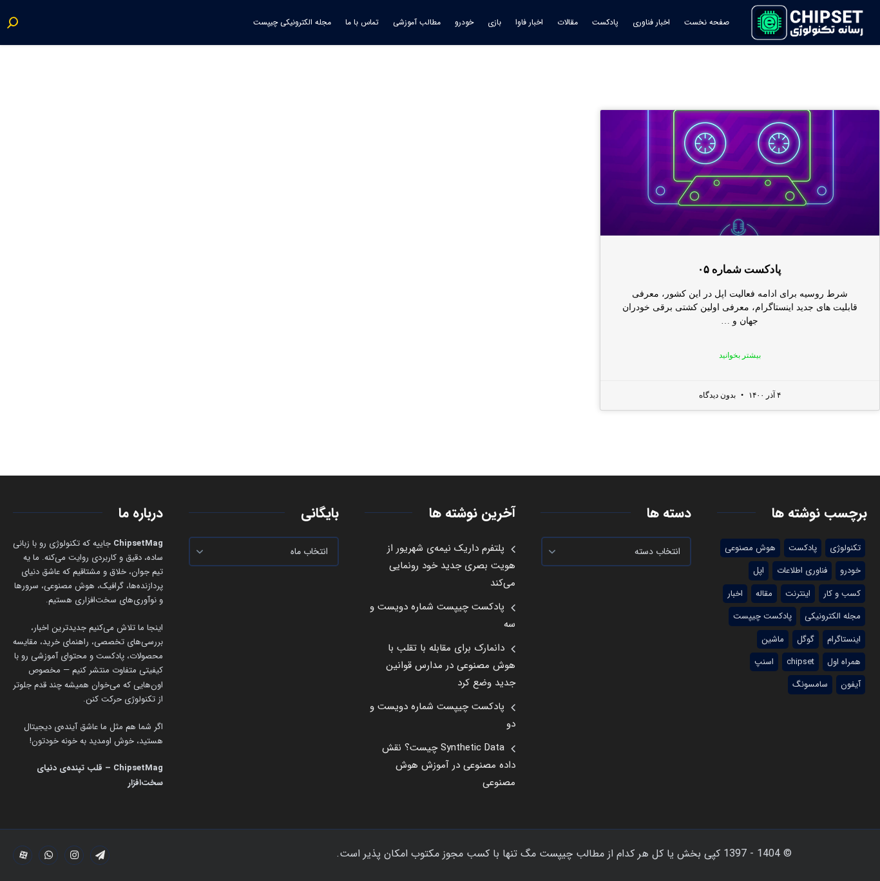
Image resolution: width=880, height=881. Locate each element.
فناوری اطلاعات (802, 570)
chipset (800, 662)
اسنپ (764, 662)
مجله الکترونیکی (833, 616)
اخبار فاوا (529, 22)
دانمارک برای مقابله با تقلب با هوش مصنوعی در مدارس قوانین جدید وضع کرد (450, 665)
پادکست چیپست (762, 616)
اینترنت (797, 593)
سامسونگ (810, 684)
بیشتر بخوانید (740, 355)
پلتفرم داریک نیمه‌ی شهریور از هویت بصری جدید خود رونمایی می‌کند (451, 566)
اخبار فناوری (651, 22)
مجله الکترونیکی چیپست (292, 22)
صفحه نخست (706, 22)
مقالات (567, 22)
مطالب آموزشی (417, 22)
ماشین (772, 639)
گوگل (805, 639)
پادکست (605, 22)
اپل (758, 570)
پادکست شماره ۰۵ (739, 269)
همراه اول (844, 662)
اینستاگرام (844, 639)
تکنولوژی (845, 548)
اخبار (735, 593)
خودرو (464, 22)
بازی (494, 22)
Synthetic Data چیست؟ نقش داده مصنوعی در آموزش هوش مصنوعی (448, 765)
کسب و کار (842, 593)
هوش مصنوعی (750, 548)
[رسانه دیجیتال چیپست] (808, 22)
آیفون (851, 684)
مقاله (764, 593)
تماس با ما (362, 22)
